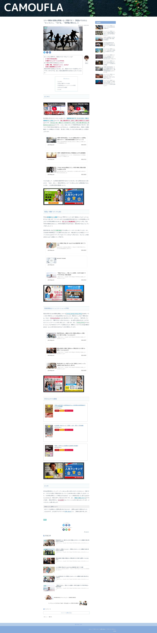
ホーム (90, 629)
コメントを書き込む (66, 612)
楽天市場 (57, 410)
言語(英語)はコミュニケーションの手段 (66, 85)
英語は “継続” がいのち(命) (64, 83)
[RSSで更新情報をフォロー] (69, 530)
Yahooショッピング (68, 410)
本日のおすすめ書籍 (62, 87)
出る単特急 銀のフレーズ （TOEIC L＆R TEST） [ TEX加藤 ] (68, 425)
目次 (64, 78)
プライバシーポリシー (111, 629)
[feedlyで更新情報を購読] (66, 530)
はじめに (60, 81)
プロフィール (95, 629)
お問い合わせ (102, 629)
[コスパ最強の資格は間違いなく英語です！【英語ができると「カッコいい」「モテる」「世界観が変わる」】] (50, 52)
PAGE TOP (79, 624)
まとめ (59, 89)
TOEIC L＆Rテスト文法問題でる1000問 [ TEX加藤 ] (66, 445)
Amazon (61, 410)
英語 (45, 519)
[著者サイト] (64, 530)
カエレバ (59, 427)
